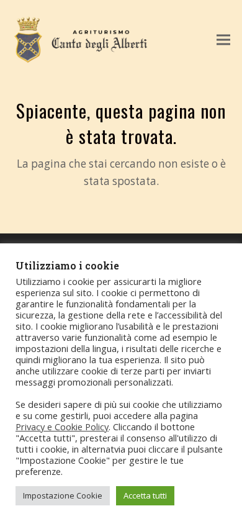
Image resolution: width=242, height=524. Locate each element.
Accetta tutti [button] (145, 495)
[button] (223, 40)
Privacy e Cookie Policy (62, 426)
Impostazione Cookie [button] (62, 495)
